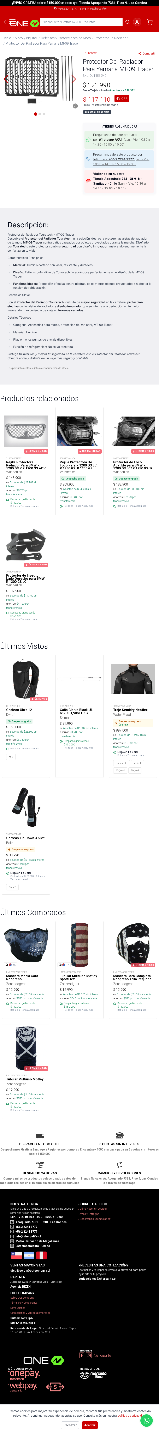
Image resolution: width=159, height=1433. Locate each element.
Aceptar (89, 1425)
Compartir (149, 53)
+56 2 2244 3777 (68, 8)
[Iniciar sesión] (137, 22)
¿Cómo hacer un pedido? (92, 1208)
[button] (40, 79)
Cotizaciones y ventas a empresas (30, 1313)
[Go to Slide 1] (35, 114)
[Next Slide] (74, 79)
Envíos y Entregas (88, 1214)
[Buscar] (127, 22)
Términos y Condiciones (23, 1302)
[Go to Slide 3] (44, 114)
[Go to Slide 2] (40, 114)
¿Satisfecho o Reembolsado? (94, 1219)
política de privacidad (131, 1415)
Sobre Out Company (22, 1297)
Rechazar (70, 1425)
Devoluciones (17, 1308)
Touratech (90, 53)
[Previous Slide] (6, 79)
